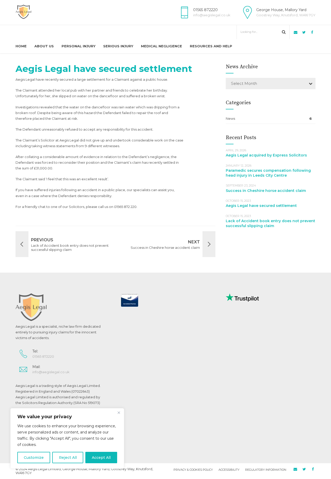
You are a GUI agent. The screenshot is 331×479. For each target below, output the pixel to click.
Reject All (68, 457)
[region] (67, 438)
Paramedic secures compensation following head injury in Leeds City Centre (268, 173)
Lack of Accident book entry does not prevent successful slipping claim (270, 223)
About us (44, 46)
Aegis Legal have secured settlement (261, 205)
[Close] (119, 412)
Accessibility (229, 469)
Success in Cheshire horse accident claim (266, 190)
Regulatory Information (265, 469)
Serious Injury (118, 46)
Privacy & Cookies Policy (193, 469)
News (230, 118)
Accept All (101, 457)
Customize (34, 457)
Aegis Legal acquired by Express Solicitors (266, 155)
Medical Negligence (161, 46)
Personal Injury (78, 46)
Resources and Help (211, 46)
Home (21, 46)
